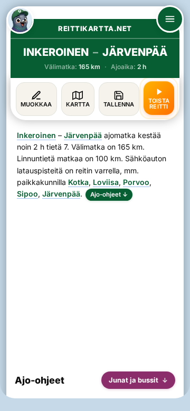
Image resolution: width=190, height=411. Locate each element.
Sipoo (27, 193)
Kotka (78, 182)
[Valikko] (170, 19)
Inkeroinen (36, 135)
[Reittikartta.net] (20, 20)
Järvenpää (83, 135)
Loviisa (106, 182)
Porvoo (136, 182)
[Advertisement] (95, 282)
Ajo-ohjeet (109, 194)
